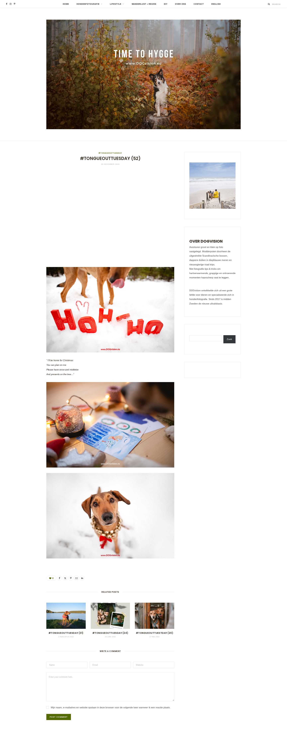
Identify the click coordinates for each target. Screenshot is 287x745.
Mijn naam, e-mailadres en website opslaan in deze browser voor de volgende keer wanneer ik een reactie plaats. (110, 707)
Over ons (180, 4)
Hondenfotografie (88, 4)
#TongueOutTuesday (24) (110, 633)
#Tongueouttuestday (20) (154, 633)
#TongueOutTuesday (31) (66, 633)
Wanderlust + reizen (144, 4)
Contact (199, 4)
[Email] (29, 299)
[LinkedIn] (29, 307)
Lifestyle (115, 4)
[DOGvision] (143, 74)
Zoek (229, 339)
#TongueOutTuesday (110, 153)
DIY (165, 4)
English (216, 4)
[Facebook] (29, 274)
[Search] (269, 4)
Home (66, 4)
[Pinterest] (29, 290)
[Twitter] (29, 282)
